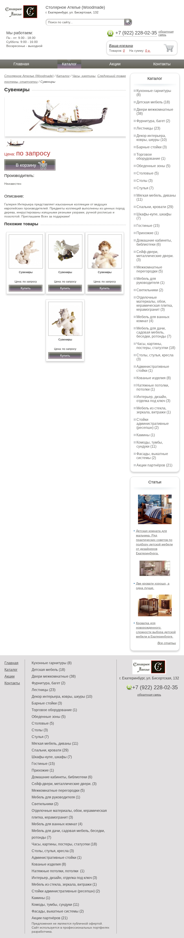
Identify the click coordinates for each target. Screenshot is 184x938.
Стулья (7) (144, 188)
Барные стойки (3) (151, 147)
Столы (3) (144, 181)
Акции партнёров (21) (154, 465)
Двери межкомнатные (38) (54, 676)
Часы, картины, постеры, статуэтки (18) (155, 346)
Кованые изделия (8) (153, 378)
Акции (114, 64)
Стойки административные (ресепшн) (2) (152, 424)
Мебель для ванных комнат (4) (152, 319)
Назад (11, 114)
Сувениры (26, 272)
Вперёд (118, 114)
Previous (12, 141)
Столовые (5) (147, 173)
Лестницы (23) (148, 128)
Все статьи (167, 643)
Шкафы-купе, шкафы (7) (52, 757)
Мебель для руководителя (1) (150, 281)
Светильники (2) (149, 290)
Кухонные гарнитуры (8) (52, 663)
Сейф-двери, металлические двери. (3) (154, 256)
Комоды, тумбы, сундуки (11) (149, 444)
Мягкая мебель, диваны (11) (55, 743)
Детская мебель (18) (153, 102)
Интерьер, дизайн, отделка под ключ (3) (153, 399)
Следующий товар (111, 76)
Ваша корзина (121, 46)
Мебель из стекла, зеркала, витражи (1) (153, 410)
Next (121, 141)
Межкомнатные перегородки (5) (149, 269)
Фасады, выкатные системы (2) (152, 456)
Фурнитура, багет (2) (153, 121)
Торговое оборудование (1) (150, 156)
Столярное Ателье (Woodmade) (29, 76)
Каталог (69, 64)
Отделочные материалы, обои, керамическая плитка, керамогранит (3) (154, 303)
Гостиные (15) (148, 226)
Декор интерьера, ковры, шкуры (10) (151, 138)
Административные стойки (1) (56, 857)
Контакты (162, 64)
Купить (26, 288)
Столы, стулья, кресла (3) (53, 851)
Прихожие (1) (147, 233)
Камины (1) (145, 435)
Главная (21, 64)
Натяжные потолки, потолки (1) (152, 387)
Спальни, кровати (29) (154, 207)
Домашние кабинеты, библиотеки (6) (154, 242)
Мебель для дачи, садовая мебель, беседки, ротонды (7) (153, 332)
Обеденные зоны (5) (153, 166)
